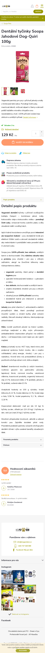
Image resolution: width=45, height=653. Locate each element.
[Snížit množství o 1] (42, 135)
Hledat (38, 11)
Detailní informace (29, 117)
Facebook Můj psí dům (24, 550)
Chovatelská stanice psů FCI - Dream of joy (23, 631)
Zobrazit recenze (15, 475)
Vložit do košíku (24, 142)
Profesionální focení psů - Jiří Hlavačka (24, 634)
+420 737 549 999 (24, 546)
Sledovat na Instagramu (20, 614)
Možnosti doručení (12, 129)
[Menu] (42, 6)
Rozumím (23, 651)
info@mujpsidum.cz (24, 542)
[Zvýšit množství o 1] (42, 132)
